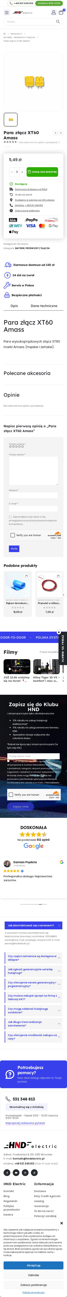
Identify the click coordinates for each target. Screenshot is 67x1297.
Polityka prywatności (34, 1292)
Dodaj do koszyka (44, 172)
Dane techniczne (44, 306)
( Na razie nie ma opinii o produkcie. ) (39, 142)
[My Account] (53, 12)
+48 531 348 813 (24, 1163)
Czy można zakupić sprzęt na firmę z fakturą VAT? (32, 997)
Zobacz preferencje (33, 1285)
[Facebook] (7, 1172)
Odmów (33, 1275)
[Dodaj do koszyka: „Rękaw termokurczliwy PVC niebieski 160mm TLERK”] (26, 576)
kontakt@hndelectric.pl (28, 1158)
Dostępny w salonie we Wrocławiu (34, 200)
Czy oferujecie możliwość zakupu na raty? (32, 1037)
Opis (14, 306)
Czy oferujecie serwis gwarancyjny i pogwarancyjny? (32, 984)
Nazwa (14, 490)
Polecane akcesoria (27, 373)
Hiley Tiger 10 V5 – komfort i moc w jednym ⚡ (46, 681)
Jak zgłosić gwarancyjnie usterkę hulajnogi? (30, 971)
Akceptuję (33, 1265)
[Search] (58, 21)
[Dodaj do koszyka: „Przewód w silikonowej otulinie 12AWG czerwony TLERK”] (58, 576)
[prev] (55, 133)
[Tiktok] (34, 1172)
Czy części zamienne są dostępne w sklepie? (32, 958)
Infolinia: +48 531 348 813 (29, 205)
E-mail (13, 503)
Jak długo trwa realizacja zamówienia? (25, 1023)
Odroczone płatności (27, 210)
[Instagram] (25, 1172)
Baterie (20, 248)
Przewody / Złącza (38, 248)
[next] (60, 133)
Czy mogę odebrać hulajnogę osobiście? (28, 1010)
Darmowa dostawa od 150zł (31, 189)
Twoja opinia (17, 454)
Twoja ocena (17, 444)
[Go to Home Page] (5, 34)
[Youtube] (16, 1172)
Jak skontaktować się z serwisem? (31, 925)
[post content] (17, 585)
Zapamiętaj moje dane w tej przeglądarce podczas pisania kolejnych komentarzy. (33, 520)
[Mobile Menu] (7, 12)
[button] (61, 1223)
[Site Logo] (22, 12)
